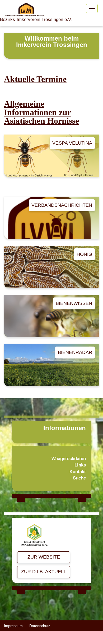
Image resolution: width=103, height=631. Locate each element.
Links (80, 465)
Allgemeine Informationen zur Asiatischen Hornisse (41, 112)
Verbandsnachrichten (61, 205)
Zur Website (43, 557)
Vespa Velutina (72, 143)
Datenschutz (39, 626)
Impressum (13, 626)
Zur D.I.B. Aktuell (43, 571)
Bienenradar (75, 352)
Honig (84, 254)
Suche (79, 478)
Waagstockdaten (69, 458)
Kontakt (77, 471)
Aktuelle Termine (35, 79)
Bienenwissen (74, 303)
